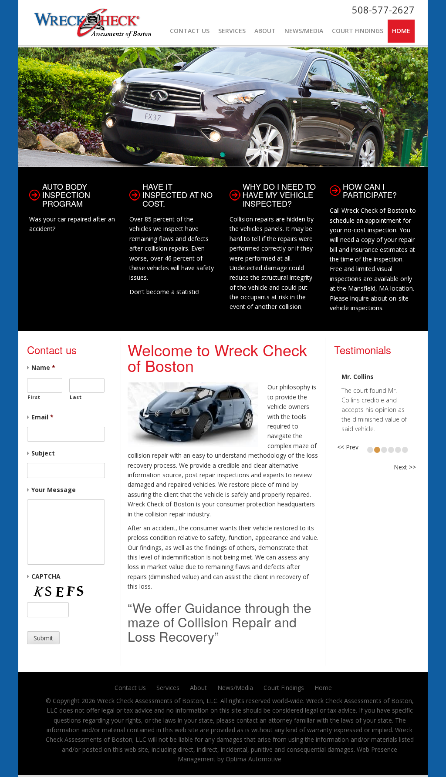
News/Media (303, 31)
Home (401, 31)
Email (42, 417)
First (33, 397)
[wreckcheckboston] (96, 17)
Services (232, 31)
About (265, 31)
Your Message (53, 490)
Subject (43, 453)
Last (76, 397)
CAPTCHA (46, 576)
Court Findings (357, 31)
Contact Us (189, 31)
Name (43, 368)
